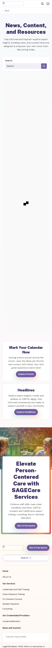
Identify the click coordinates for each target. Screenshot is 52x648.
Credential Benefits (11, 621)
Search (8, 60)
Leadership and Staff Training (16, 589)
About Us (7, 577)
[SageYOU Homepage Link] (13, 4)
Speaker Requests (11, 604)
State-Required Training (14, 594)
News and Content (12, 628)
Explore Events (26, 374)
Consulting (7, 608)
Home (5, 571)
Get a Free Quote (26, 525)
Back (7, 10)
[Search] (42, 3)
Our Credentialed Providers (16, 615)
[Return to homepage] (14, 548)
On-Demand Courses (12, 599)
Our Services (9, 583)
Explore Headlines (26, 412)
